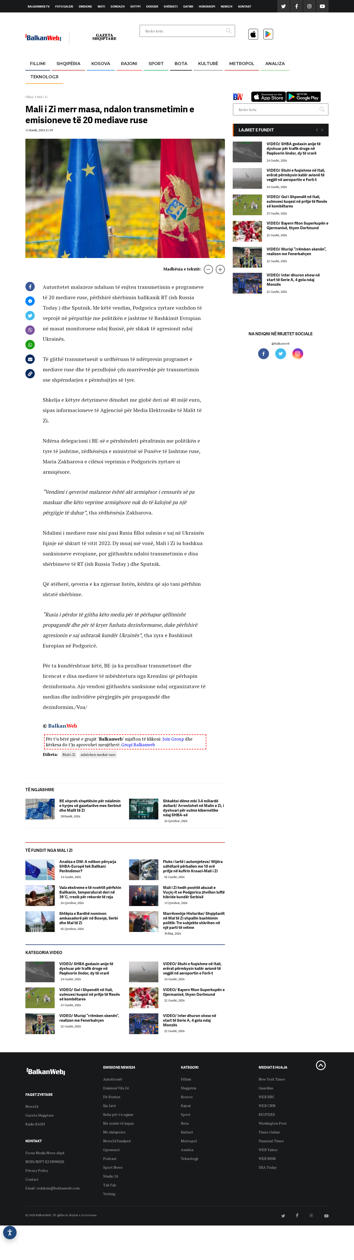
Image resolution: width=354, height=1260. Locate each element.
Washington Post (273, 1123)
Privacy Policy (36, 1170)
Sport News (113, 1167)
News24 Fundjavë (117, 1140)
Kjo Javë (109, 1105)
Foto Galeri (64, 6)
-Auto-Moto (40, 90)
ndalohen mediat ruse (98, 754)
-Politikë (63, 89)
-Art (200, 76)
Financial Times (271, 1140)
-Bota (152, 76)
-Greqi (125, 76)
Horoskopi (207, 6)
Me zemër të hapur (118, 1123)
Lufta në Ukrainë (181, 90)
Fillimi (38, 63)
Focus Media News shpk (45, 1152)
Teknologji (44, 76)
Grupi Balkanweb (138, 745)
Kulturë (208, 63)
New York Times (272, 1079)
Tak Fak (109, 1184)
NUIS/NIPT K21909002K (44, 1161)
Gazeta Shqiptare (39, 1115)
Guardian (266, 1087)
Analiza (275, 63)
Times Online (269, 1132)
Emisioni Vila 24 (116, 1087)
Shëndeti (171, 6)
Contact (32, 1179)
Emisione (85, 6)
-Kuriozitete (239, 76)
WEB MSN (267, 1158)
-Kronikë (62, 76)
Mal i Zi (42, 97)
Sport (156, 63)
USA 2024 (181, 76)
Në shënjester (114, 1132)
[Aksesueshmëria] (10, 1232)
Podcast (110, 1158)
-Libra (201, 89)
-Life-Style (237, 89)
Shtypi (135, 6)
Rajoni (129, 63)
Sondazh (118, 6)
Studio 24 (110, 1176)
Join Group (173, 739)
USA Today (268, 1167)
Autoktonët (112, 1079)
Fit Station (111, 1096)
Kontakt (244, 6)
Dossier (152, 6)
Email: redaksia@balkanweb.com (52, 1188)
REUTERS (267, 1114)
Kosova (100, 63)
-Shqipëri (155, 89)
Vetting (109, 1193)
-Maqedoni (129, 89)
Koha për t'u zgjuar (118, 1114)
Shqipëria (68, 63)
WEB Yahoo (268, 1149)
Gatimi (188, 6)
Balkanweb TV (38, 6)
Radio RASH (35, 1124)
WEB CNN (267, 1105)
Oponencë (111, 1149)
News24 (226, 6)
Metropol (241, 63)
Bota (181, 63)
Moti (101, 6)
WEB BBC (266, 1096)
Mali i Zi (68, 754)
